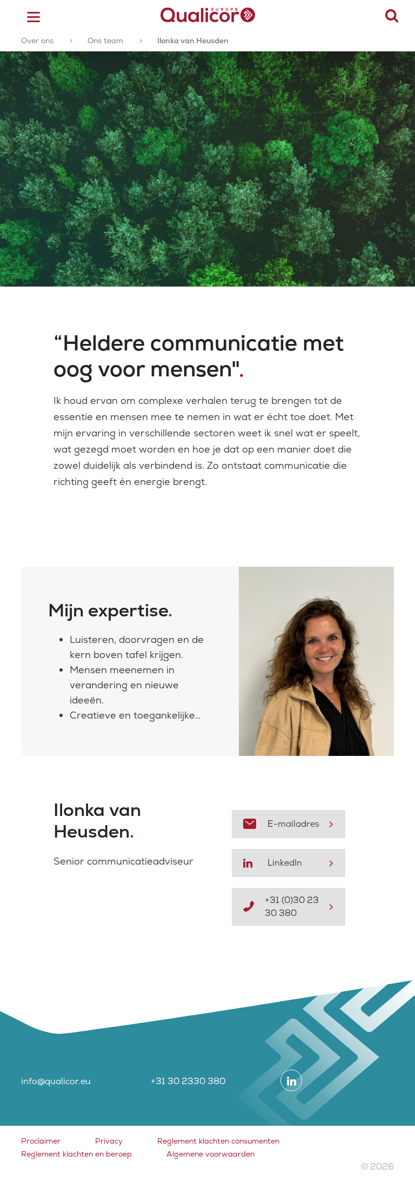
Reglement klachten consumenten (218, 1141)
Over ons (37, 40)
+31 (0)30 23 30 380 (292, 906)
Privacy (109, 1141)
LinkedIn (284, 862)
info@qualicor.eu (56, 1081)
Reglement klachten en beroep (76, 1154)
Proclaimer (41, 1141)
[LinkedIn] (291, 1080)
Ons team (105, 40)
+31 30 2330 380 (188, 1081)
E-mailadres (293, 823)
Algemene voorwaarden (210, 1154)
